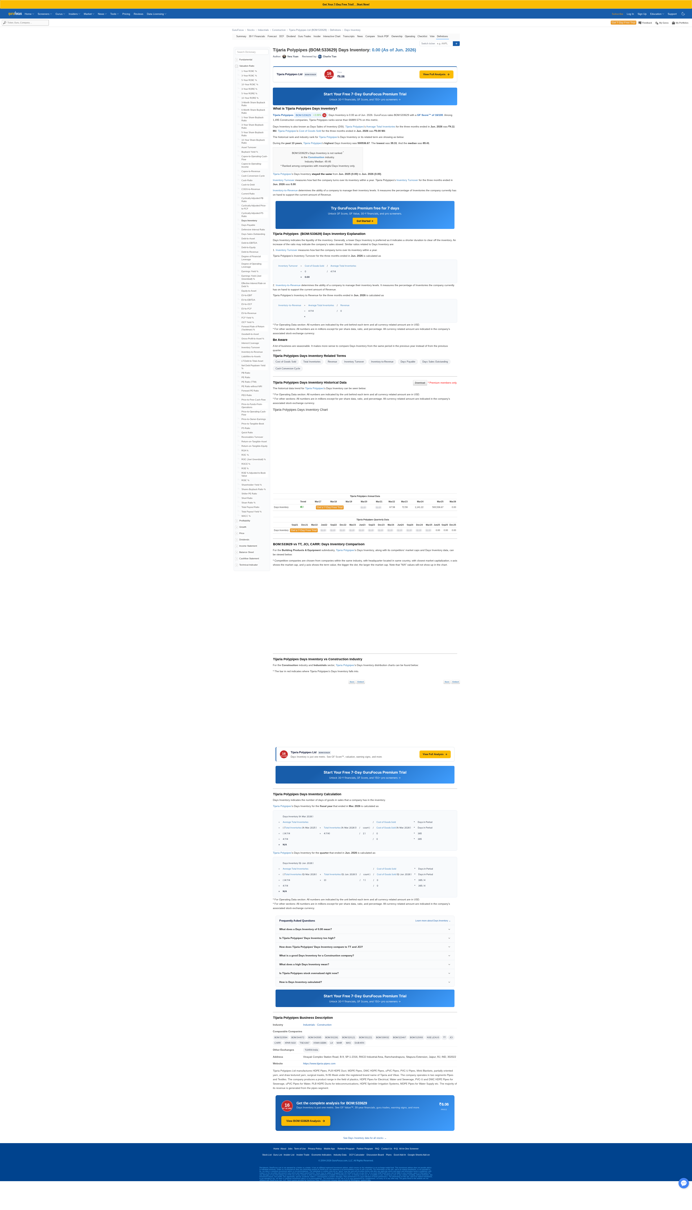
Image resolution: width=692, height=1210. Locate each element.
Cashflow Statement (249, 558)
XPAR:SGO (290, 1043)
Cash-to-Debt (248, 184)
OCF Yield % (247, 322)
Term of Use (300, 1148)
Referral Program (346, 1148)
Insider (317, 36)
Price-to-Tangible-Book (252, 423)
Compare (370, 36)
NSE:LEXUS (433, 1037)
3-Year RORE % (249, 89)
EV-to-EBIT (246, 295)
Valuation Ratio (246, 66)
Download (420, 383)
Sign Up (642, 13)
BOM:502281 (331, 1037)
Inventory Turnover (250, 347)
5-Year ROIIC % (249, 80)
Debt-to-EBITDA (249, 243)
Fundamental (245, 59)
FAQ (377, 1148)
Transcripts (349, 36)
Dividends (244, 539)
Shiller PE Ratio (249, 493)
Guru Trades (304, 36)
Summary (241, 36)
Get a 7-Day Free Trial (330, 507)
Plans (389, 1155)
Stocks (251, 30)
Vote (432, 36)
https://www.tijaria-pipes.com (319, 1063)
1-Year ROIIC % (249, 71)
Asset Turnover (248, 147)
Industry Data (340, 1155)
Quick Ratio (247, 432)
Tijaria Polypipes (283, 114)
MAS (348, 1043)
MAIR (339, 1043)
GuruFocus (238, 30)
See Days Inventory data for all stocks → (365, 1138)
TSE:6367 (304, 1043)
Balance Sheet (246, 552)
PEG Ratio (246, 395)
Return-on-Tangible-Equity (254, 446)
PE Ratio (245, 377)
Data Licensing (156, 13)
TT (444, 1037)
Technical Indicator (248, 565)
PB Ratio (245, 373)
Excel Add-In (400, 1155)
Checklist (422, 36)
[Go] (456, 43)
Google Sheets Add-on (419, 1155)
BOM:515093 (416, 1037)
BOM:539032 (382, 1037)
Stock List (267, 1155)
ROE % (245, 468)
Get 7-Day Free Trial (623, 22)
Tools (113, 13)
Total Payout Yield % (251, 511)
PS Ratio (245, 428)
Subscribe (617, 13)
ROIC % (245, 480)
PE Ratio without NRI (251, 386)
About (283, 1148)
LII (331, 1043)
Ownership (396, 36)
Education (656, 13)
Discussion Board (375, 1155)
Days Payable (248, 225)
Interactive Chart (331, 36)
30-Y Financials (257, 36)
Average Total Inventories (380, 126)
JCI (451, 1037)
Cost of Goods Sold (310, 130)
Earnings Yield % (249, 271)
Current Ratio (248, 194)
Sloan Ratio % (248, 502)
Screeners (44, 13)
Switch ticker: (428, 43)
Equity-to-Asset (248, 291)
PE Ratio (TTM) (248, 382)
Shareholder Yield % (251, 485)
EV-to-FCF (246, 309)
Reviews (138, 13)
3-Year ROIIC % (249, 75)
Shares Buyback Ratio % (253, 489)
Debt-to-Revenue (249, 252)
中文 (396, 1148)
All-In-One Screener (409, 1148)
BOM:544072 (297, 1037)
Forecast (272, 36)
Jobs (290, 1148)
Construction (279, 30)
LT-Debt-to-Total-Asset (252, 361)
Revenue (344, 305)
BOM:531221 (365, 1037)
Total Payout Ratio (250, 507)
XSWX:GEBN (319, 1043)
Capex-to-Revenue (250, 171)
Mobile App (329, 1148)
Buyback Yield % (249, 152)
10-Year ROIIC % (249, 84)
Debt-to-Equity (248, 247)
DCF (281, 36)
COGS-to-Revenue (250, 189)
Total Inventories (312, 361)
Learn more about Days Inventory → (433, 920)
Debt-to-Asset (248, 238)
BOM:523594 (280, 1037)
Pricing (126, 13)
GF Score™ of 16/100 (430, 114)
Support (672, 13)
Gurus (59, 13)
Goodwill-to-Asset (250, 334)
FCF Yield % (247, 318)
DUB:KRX (359, 1043)
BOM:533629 (310, 115)
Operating (410, 36)
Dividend (291, 36)
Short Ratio (246, 498)
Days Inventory (352, 30)
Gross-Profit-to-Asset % (252, 338)
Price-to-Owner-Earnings (253, 419)
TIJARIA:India (311, 1050)
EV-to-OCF (246, 304)
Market (88, 13)
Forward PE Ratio (250, 391)
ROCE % (245, 464)
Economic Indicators (321, 1155)
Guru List (277, 1155)
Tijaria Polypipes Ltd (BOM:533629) (308, 30)
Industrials (263, 30)
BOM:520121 (348, 1037)
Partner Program (365, 1148)
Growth (242, 527)
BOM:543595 (314, 1037)
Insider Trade (302, 1155)
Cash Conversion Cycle (253, 176)
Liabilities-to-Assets (251, 356)
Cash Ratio (246, 180)
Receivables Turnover (252, 437)
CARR (277, 1043)
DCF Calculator (356, 1155)
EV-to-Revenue (248, 313)
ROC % (245, 455)
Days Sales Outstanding (253, 234)
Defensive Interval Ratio (253, 229)
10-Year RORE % (250, 98)
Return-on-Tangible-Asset (254, 441)
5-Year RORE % (249, 93)
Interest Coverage (250, 343)
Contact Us (386, 1148)
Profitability (244, 520)
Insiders (73, 13)
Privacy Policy (315, 1148)
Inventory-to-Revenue (252, 352)
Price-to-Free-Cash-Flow (253, 400)
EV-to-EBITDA (248, 300)
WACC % (246, 516)
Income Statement (248, 546)
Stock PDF (383, 36)
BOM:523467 (399, 1037)
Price (241, 533)
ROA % (245, 450)
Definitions (335, 30)
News (101, 13)
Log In (630, 13)
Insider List (289, 1155)
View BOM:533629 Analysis (303, 1120)
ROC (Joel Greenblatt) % (253, 459)
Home (28, 13)
